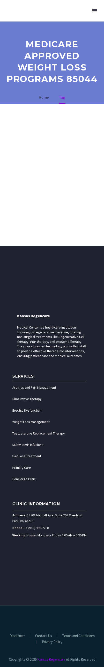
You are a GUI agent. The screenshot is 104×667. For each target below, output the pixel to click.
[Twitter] (49, 619)
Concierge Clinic (24, 479)
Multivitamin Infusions (27, 444)
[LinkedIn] (43, 619)
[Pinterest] (61, 619)
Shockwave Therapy (27, 399)
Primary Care (21, 467)
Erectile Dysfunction (26, 410)
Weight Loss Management (31, 422)
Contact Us (43, 636)
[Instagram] (55, 619)
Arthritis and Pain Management (34, 387)
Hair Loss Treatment (26, 456)
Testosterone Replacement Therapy (38, 433)
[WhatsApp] (68, 619)
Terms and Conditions (78, 636)
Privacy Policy (52, 642)
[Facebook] (36, 619)
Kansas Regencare (33, 315)
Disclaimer (17, 636)
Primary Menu (94, 10)
